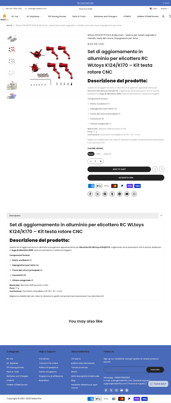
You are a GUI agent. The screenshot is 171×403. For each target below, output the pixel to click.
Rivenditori (44, 380)
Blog (73, 380)
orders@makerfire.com (37, 8)
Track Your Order (85, 9)
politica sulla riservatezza (83, 363)
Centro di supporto (48, 371)
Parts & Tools (79, 16)
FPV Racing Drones (57, 16)
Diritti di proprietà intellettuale (85, 376)
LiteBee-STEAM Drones (148, 16)
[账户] (163, 16)
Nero (99, 154)
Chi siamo (76, 358)
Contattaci (44, 358)
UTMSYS (127, 16)
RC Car (14, 16)
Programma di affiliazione (51, 376)
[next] (78, 66)
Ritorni (74, 371)
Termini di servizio (79, 367)
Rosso (91, 154)
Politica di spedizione (48, 367)
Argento (107, 154)
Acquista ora (126, 177)
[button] (155, 169)
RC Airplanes (33, 16)
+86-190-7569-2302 (13, 8)
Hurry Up (109, 3)
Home (9, 25)
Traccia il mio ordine (48, 363)
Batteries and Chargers (105, 16)
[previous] (23, 66)
